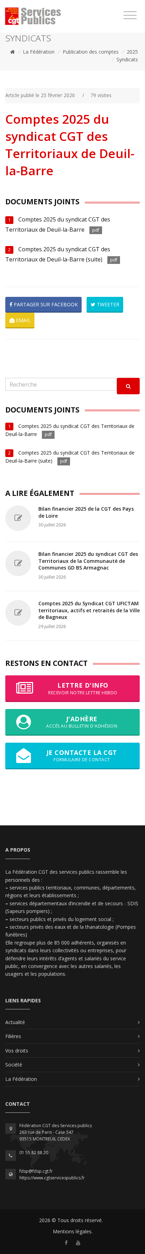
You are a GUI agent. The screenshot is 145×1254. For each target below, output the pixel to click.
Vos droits (16, 1050)
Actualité (15, 1022)
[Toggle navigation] (130, 15)
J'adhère (81, 722)
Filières (13, 1036)
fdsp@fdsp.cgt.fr (36, 1171)
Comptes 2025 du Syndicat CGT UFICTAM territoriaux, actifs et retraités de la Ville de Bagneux (89, 610)
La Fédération (39, 51)
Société (13, 1064)
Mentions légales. (73, 1231)
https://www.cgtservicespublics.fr (52, 1178)
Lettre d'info (83, 688)
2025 (132, 51)
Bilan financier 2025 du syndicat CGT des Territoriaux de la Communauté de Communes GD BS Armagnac (88, 561)
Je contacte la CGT (81, 755)
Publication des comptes (91, 51)
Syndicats (127, 59)
